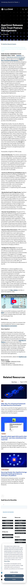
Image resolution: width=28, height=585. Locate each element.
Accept (14, 575)
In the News (4, 433)
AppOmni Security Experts (9, 44)
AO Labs (20, 520)
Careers (20, 542)
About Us (20, 540)
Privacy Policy (7, 561)
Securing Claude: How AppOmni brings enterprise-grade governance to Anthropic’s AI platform (14, 473)
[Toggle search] (23, 9)
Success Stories (20, 533)
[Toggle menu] (26, 9)
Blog (3, 469)
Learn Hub (20, 525)
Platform (8, 520)
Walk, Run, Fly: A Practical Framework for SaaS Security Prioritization (13, 404)
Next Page (15, 382)
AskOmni (7, 525)
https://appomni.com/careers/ (9, 325)
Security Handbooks (20, 530)
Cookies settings (14, 572)
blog (11, 290)
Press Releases (5, 34)
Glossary (20, 528)
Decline (14, 579)
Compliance (8, 528)
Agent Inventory (8, 535)
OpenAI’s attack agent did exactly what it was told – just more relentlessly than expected (14, 437)
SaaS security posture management (16, 57)
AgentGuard (8, 537)
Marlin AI (7, 523)
